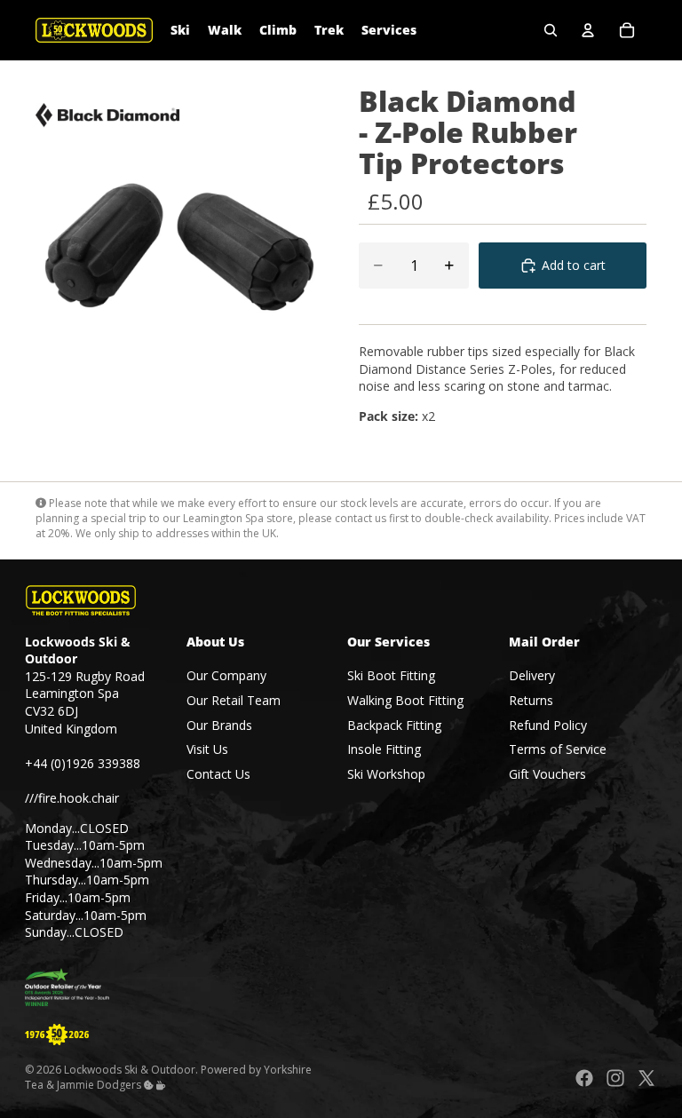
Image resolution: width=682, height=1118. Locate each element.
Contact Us (218, 773)
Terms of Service (558, 749)
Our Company (226, 675)
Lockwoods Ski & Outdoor (129, 1069)
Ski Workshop (386, 773)
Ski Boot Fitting (391, 675)
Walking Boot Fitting (405, 700)
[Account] (587, 30)
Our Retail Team (233, 700)
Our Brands (219, 725)
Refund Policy (548, 725)
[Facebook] (584, 1078)
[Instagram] (615, 1078)
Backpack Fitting (394, 725)
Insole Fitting (384, 749)
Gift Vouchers (547, 773)
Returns (531, 700)
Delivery (532, 675)
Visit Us (207, 749)
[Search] (550, 30)
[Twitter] (646, 1078)
